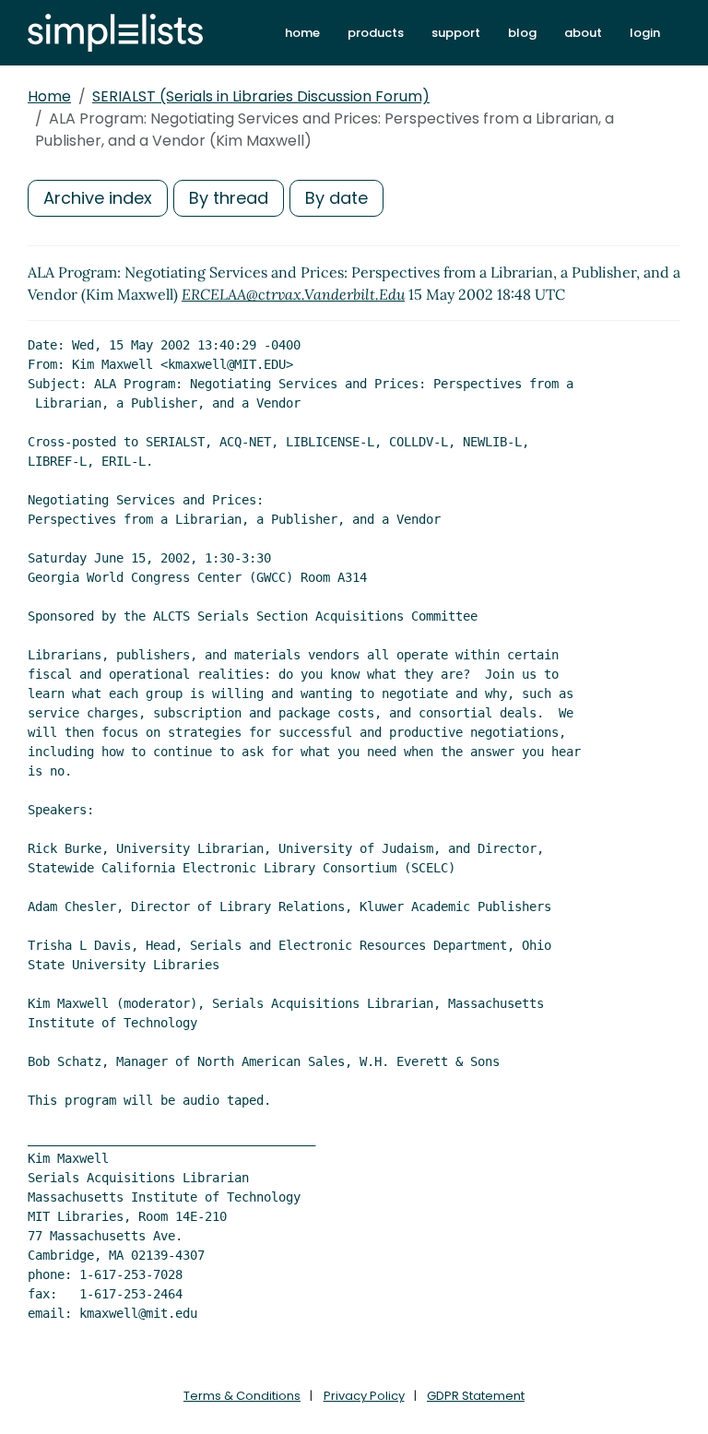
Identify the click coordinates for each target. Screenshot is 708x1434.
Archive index (97, 197)
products (376, 32)
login (645, 32)
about (583, 32)
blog (522, 32)
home (302, 32)
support (455, 32)
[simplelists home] (115, 33)
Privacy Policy (364, 1395)
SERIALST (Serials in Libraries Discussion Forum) (261, 96)
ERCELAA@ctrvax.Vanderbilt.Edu (293, 294)
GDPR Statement (476, 1395)
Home (49, 96)
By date (336, 197)
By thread (228, 197)
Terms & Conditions (242, 1395)
